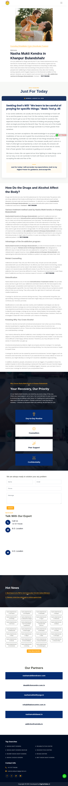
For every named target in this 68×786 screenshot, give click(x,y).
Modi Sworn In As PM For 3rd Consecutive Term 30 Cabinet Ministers (28, 593)
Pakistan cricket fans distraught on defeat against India (24, 597)
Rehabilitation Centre (44, 746)
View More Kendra (34, 651)
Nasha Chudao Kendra (15, 757)
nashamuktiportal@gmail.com (17, 771)
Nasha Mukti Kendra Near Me (17, 750)
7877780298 (62, 135)
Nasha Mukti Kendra (14, 746)
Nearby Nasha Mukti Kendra (16, 754)
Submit (10, 508)
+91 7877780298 (17, 524)
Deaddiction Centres (44, 750)
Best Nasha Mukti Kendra (45, 757)
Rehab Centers (42, 754)
